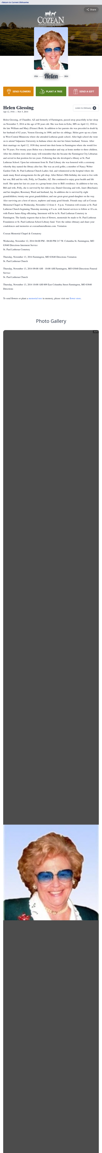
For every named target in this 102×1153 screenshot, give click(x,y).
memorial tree (35, 298)
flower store (75, 298)
